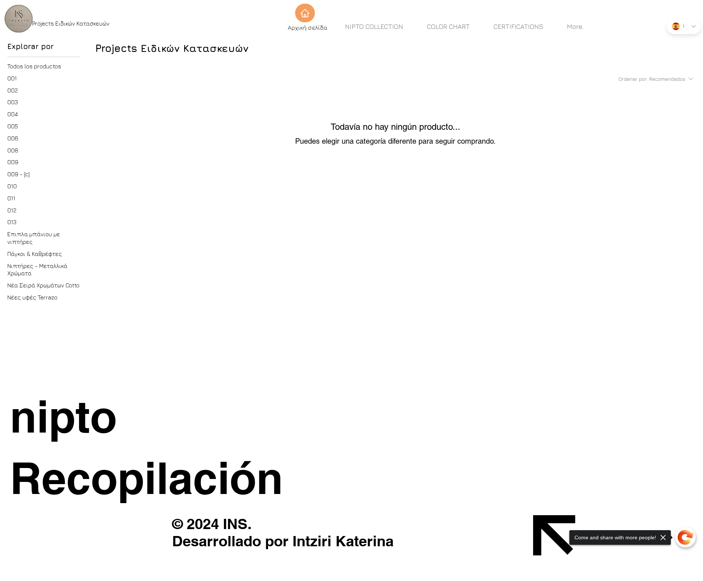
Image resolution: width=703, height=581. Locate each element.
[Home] (305, 13)
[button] (151, 416)
